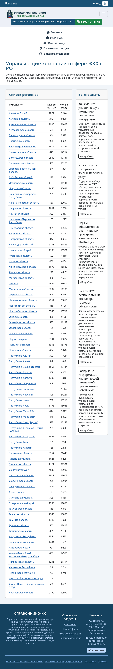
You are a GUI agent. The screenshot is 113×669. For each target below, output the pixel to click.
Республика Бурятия (20, 372)
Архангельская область (22, 124)
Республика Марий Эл (21, 411)
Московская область (21, 289)
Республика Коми (19, 400)
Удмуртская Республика (22, 536)
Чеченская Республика (22, 567)
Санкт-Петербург (19, 469)
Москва (13, 283)
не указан (12, 3)
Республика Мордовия (22, 416)
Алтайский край (18, 113)
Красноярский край (20, 250)
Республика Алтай (19, 361)
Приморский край (19, 344)
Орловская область (20, 328)
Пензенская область (21, 333)
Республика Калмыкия (22, 389)
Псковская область (20, 350)
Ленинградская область (22, 266)
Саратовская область (21, 475)
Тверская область (19, 514)
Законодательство (56, 53)
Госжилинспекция (56, 48)
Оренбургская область (22, 322)
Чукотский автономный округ (26, 578)
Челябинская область (21, 561)
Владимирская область (22, 146)
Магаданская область (21, 278)
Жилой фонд (56, 43)
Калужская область (20, 208)
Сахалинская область (21, 480)
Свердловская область (22, 486)
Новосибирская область (23, 311)
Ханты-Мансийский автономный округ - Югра (24, 555)
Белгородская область (22, 135)
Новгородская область (22, 305)
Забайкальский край (21, 177)
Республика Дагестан (21, 377)
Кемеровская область (21, 228)
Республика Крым (19, 405)
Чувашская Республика (22, 572)
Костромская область (21, 239)
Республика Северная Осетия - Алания (26, 429)
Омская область (18, 316)
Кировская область (20, 233)
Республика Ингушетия (22, 383)
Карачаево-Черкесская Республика (22, 221)
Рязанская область (20, 458)
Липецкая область (19, 272)
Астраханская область (22, 130)
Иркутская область (20, 188)
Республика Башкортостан (24, 366)
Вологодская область (21, 157)
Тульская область (19, 525)
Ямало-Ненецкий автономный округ (26, 585)
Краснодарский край (21, 244)
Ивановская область (21, 183)
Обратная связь (96, 650)
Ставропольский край (21, 503)
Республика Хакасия (20, 447)
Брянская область (19, 141)
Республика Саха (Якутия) (23, 422)
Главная (56, 32)
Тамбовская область (21, 508)
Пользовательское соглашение (24, 661)
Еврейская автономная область (22, 170)
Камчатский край (19, 213)
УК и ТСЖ (56, 37)
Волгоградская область (22, 152)
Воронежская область (21, 163)
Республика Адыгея (20, 355)
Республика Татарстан (22, 436)
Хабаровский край (19, 547)
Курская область (18, 261)
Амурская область (19, 118)
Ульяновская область (21, 542)
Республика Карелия (21, 394)
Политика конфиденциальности (63, 661)
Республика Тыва (19, 442)
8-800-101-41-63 (90, 21)
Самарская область (20, 464)
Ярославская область (21, 592)
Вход (97, 3)
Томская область (18, 519)
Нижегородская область (23, 300)
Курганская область (20, 255)
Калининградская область (24, 202)
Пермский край (18, 339)
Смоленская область (21, 497)
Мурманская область (21, 294)
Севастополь (16, 492)
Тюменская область (20, 531)
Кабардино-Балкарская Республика (22, 195)
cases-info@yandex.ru (96, 642)
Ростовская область (20, 453)
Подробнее (87, 156)
